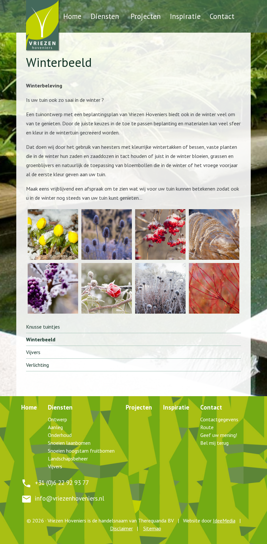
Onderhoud (60, 435)
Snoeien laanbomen (69, 443)
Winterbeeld (40, 339)
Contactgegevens (219, 419)
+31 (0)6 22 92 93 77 (62, 482)
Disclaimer (121, 528)
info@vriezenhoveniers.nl (69, 498)
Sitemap (152, 528)
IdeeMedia (224, 520)
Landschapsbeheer (68, 458)
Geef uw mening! (218, 435)
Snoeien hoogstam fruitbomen (81, 450)
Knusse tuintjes (43, 326)
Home (72, 16)
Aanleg (55, 427)
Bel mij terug (214, 443)
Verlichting (37, 365)
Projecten (146, 16)
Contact (222, 16)
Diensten (105, 16)
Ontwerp (57, 419)
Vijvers (33, 352)
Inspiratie (185, 16)
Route (207, 427)
